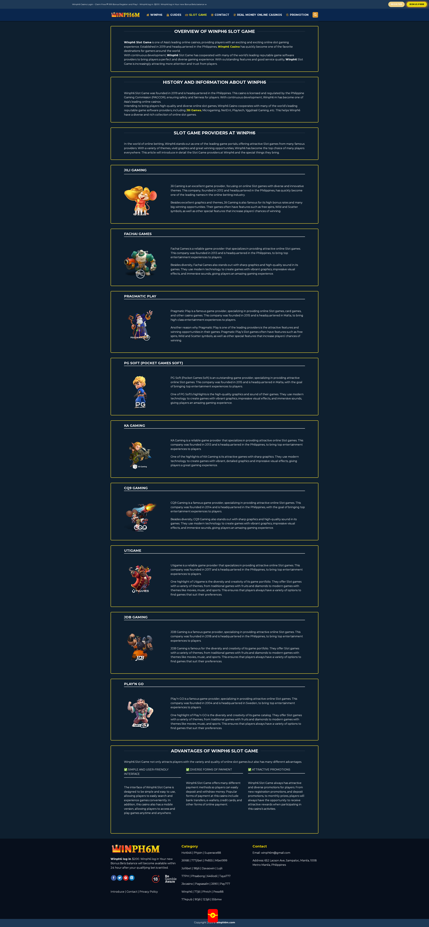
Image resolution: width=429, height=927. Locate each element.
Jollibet (186, 868)
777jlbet (196, 860)
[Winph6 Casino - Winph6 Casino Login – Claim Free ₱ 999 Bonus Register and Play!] (126, 15)
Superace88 (212, 852)
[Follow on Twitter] (119, 878)
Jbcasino (187, 883)
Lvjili (219, 868)
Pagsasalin (202, 883)
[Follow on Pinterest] (126, 878)
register (396, 4)
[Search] (315, 15)
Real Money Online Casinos (259, 14)
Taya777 (225, 876)
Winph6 (156, 14)
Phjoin (198, 852)
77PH (185, 876)
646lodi (212, 876)
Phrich (206, 891)
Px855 (209, 860)
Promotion (299, 14)
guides (175, 14)
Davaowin (208, 868)
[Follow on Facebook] (113, 878)
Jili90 (214, 883)
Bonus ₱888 (417, 4)
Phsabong (198, 876)
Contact (222, 14)
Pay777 (225, 883)
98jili (197, 868)
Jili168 (185, 860)
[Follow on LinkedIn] (132, 878)
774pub (186, 899)
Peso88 (218, 891)
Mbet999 (221, 860)
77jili (197, 891)
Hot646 (186, 852)
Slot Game (198, 14)
